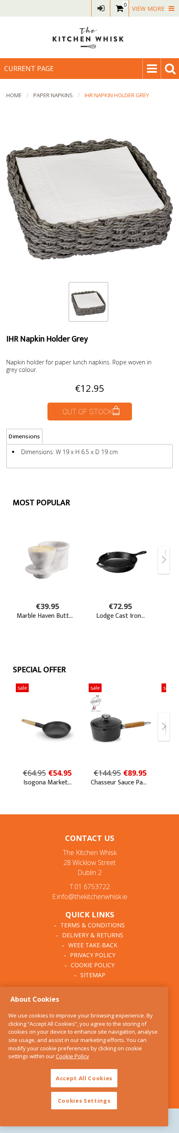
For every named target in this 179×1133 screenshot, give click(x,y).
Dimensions (24, 436)
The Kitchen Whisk (89, 37)
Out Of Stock (87, 411)
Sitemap (92, 975)
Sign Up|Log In (101, 8)
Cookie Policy (92, 965)
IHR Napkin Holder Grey (117, 95)
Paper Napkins (53, 95)
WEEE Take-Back (92, 945)
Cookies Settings (84, 1100)
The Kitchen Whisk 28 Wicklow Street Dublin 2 (90, 862)
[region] (84, 1056)
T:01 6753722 (90, 886)
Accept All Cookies (84, 1078)
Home (14, 95)
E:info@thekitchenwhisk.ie (89, 896)
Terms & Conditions (92, 925)
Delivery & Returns (92, 935)
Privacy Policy (92, 955)
